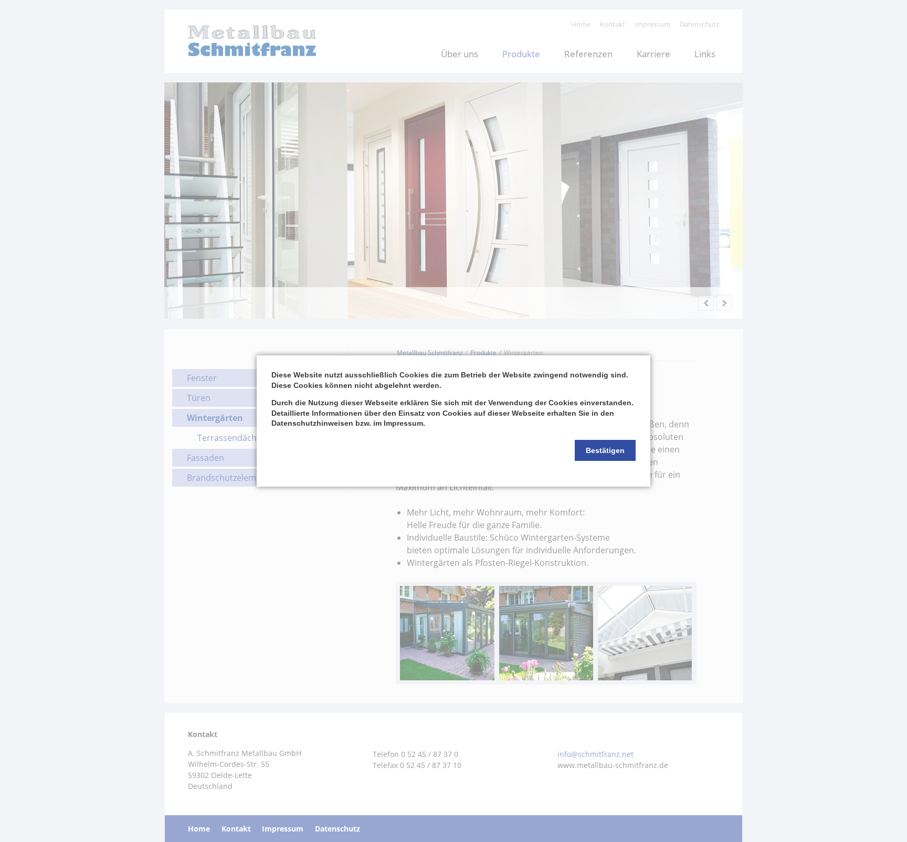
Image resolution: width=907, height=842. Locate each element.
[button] (605, 450)
